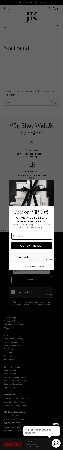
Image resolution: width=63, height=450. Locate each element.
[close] (50, 183)
